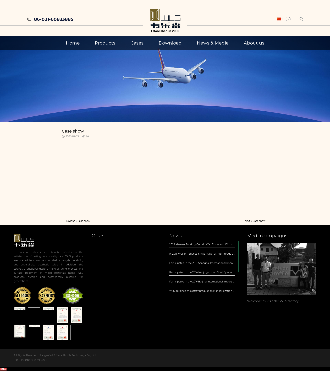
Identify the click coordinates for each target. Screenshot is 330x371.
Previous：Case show (77, 220)
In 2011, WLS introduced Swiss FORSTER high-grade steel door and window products (202, 253)
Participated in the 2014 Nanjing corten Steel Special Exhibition (202, 272)
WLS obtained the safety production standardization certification (202, 290)
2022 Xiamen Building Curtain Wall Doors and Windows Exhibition (202, 244)
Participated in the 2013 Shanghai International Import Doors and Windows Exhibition (202, 263)
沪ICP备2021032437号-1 (33, 360)
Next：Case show (255, 220)
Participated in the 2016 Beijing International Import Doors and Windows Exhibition (202, 281)
